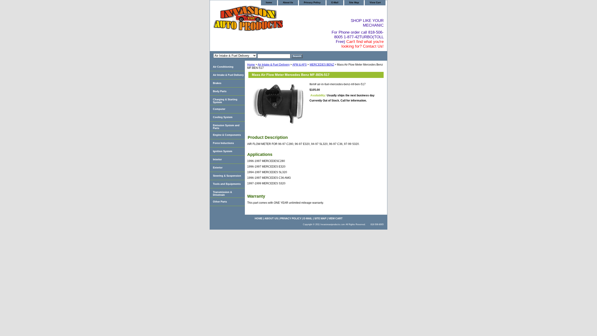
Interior (217, 159)
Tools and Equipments (227, 183)
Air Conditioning (223, 66)
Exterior (217, 167)
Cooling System (223, 117)
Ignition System (222, 151)
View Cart (375, 2)
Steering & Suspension (227, 175)
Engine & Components (227, 134)
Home (251, 64)
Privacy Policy (312, 2)
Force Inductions (223, 143)
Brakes (217, 83)
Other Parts (220, 201)
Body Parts (219, 91)
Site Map (354, 2)
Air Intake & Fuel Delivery (274, 64)
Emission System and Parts (226, 127)
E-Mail (334, 2)
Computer (219, 109)
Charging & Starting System (225, 101)
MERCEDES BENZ (322, 64)
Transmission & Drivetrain (222, 193)
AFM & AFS (299, 64)
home (269, 2)
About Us (288, 2)
